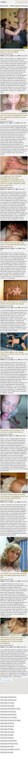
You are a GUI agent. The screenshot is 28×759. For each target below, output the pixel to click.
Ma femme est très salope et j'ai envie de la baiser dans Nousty (12, 431)
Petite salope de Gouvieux (7, 732)
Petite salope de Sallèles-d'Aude (9, 743)
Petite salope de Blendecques (8, 700)
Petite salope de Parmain (7, 738)
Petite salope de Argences (7, 706)
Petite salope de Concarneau (8, 711)
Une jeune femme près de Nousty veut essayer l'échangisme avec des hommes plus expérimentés (13, 496)
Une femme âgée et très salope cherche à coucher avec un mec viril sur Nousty (13, 354)
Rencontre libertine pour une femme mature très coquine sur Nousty (13, 303)
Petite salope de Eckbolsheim (8, 697)
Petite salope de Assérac (7, 726)
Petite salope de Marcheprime (8, 714)
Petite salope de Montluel (7, 723)
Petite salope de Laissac (6, 752)
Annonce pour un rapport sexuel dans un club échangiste (12, 51)
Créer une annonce (21, 2)
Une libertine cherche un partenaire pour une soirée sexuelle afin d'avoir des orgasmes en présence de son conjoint (13, 116)
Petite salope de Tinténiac (7, 703)
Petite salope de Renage (6, 729)
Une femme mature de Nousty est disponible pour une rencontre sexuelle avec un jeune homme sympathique (12, 640)
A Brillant (3, 2)
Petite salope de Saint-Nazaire (8, 740)
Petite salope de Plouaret (7, 746)
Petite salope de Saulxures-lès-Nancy (10, 720)
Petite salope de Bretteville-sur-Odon (10, 708)
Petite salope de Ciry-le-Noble (8, 717)
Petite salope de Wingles (7, 735)
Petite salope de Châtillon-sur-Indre (9, 749)
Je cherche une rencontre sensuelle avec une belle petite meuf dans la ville (13, 575)
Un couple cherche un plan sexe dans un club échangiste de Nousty (13, 244)
